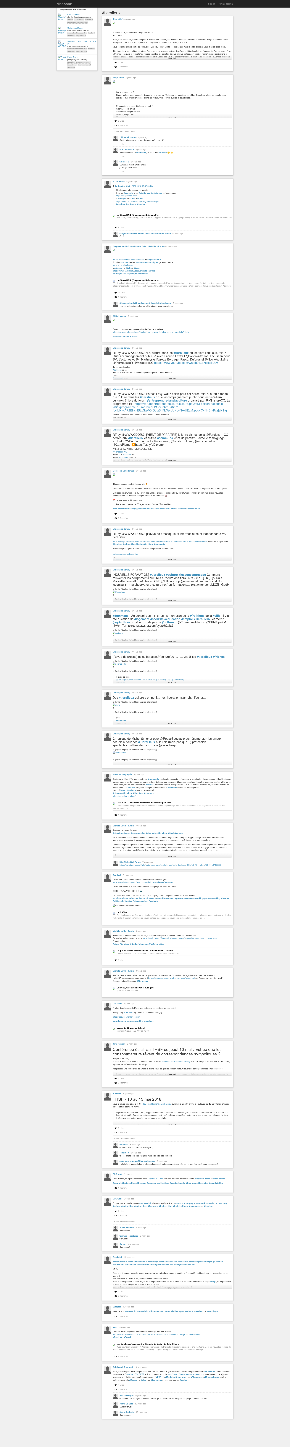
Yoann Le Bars (126, 1403)
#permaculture (186, 1311)
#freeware (141, 1183)
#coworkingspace (200, 898)
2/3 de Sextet (119, 181)
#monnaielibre (171, 1311)
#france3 (120, 898)
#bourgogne (126, 1021)
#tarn (145, 901)
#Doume (133, 1380)
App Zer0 (117, 875)
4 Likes (121, 227)
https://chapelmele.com (126, 195)
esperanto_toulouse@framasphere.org (137, 1161)
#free (141, 793)
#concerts (128, 193)
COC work (117, 1003)
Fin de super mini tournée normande (128, 259)
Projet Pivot (72, 57)
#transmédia (153, 779)
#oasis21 (117, 336)
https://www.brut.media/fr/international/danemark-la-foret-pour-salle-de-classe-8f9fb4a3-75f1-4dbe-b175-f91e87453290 (170, 864)
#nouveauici (145, 1203)
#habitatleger (195, 1261)
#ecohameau (165, 1261)
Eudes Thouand (127, 1227)
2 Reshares (123, 66)
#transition (159, 944)
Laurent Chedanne (128, 790)
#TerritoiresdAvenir (161, 508)
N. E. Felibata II (126, 149)
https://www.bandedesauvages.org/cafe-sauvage (137, 201)
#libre (135, 793)
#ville (217, 615)
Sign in (211, 3)
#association (82, 33)
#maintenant (165, 1264)
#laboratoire (151, 833)
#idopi (213, 1281)
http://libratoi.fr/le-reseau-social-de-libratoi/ (186, 1374)
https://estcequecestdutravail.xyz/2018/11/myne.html (171, 978)
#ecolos (183, 1380)
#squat (133, 204)
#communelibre (120, 1261)
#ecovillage (153, 1261)
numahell (117, 1093)
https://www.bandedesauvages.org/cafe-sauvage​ (134, 270)
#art (127, 204)
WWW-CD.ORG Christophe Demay (81, 42)
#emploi (187, 619)
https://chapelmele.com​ (123, 265)
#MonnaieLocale (211, 1377)
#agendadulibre (216, 1183)
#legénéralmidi (154, 259)
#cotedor (181, 1183)
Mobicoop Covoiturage (123, 470)
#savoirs (149, 784)
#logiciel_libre (81, 51)
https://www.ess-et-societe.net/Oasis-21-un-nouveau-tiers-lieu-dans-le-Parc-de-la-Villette (151, 331)
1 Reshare (122, 296)
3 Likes (121, 513)
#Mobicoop (146, 508)
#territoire (148, 544)
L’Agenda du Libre (155, 1178)
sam (115, 1327)
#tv (114, 898)
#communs (165, 438)
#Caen (140, 198)
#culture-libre (140, 1206)
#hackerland (118, 1264)
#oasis (174, 1261)
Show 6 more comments (124, 131)
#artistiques (156, 193)
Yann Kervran (119, 1043)
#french (144, 898)
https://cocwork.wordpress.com (126, 1016)
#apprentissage (131, 833)
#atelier (141, 833)
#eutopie (179, 833)
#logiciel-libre (79, 19)
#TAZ (151, 944)
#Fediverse (141, 152)
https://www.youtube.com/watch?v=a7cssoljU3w (186, 362)
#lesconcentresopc (192, 574)
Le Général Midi (122, 185)
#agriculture (121, 622)
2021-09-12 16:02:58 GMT (143, 185)
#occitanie (153, 901)
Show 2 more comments (124, 1221)
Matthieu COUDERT (135, 1374)
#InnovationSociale (191, 508)
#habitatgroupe (208, 1261)
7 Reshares (123, 125)
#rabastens (138, 901)
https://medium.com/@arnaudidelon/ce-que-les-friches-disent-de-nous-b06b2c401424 (180, 938)
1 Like (120, 62)
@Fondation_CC (120, 451)
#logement (141, 619)
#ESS (158, 1377)
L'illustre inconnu (128, 137)
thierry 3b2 (118, 19)
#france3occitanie (132, 898)
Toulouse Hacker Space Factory (176, 1061)
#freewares (153, 1206)
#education (172, 619)
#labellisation (137, 544)
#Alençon (122, 198)
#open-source (219, 1178)
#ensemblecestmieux (165, 898)
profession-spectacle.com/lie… (126, 554)
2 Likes (121, 120)
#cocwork (117, 1183)
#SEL (143, 1380)
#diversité (172, 787)
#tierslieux (89, 19)
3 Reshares (123, 518)
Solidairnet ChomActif (123, 1367)
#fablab (70, 19)
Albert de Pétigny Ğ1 (122, 774)
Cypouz (123, 1244)
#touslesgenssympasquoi (183, 1264)
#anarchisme (143, 1264)
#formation (203, 1183)
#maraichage (72, 65)
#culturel (91, 33)
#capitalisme (130, 1264)
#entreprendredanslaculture (167, 400)
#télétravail (118, 901)
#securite (157, 619)
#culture (126, 544)
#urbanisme (142, 944)
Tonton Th (124, 1152)
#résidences (144, 193)
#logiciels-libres (202, 1178)
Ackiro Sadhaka (127, 1411)
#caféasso (71, 67)
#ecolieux (132, 1261)
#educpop (117, 793)
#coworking (214, 898)
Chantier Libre (73, 14)
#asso (151, 898)
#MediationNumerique (175, 1377)
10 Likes (121, 292)
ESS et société (119, 315)
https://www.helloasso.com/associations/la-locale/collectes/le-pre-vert (143, 882)
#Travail (127, 1337)
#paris (134, 336)
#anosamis (183, 1261)
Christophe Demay (75, 28)
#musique (120, 204)
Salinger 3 (124, 161)
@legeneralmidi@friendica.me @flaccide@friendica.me (145, 233)
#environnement (84, 65)
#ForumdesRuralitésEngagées (127, 508)
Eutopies (117, 1306)
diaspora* (64, 3)
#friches (219, 656)
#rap (129, 273)
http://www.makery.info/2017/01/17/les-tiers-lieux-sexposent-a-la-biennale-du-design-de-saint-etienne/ (156, 1334)
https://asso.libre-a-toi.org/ (124, 795)
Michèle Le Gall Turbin (123, 825)
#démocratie (159, 544)
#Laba (132, 198)
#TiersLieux (176, 508)
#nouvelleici (142, 1311)
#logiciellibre (83, 22)
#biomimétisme (156, 1311)
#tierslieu (127, 901)
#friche (116, 944)
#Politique (197, 615)
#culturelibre (127, 1206)
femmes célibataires (129, 1235)
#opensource (72, 22)
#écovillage (212, 1311)
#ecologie (154, 1264)
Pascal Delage (126, 1395)
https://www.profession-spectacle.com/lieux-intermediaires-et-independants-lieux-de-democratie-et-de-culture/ (160, 541)
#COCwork (129, 1012)
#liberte (133, 944)
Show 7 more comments (124, 1138)
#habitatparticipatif (83, 62)
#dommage (121, 615)
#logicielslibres (129, 1183)
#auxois (116, 1021)
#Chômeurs (196, 1377)
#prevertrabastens (183, 898)
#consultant (72, 33)
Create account (226, 3)
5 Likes (121, 1128)
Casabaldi (117, 1257)
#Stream (163, 152)
